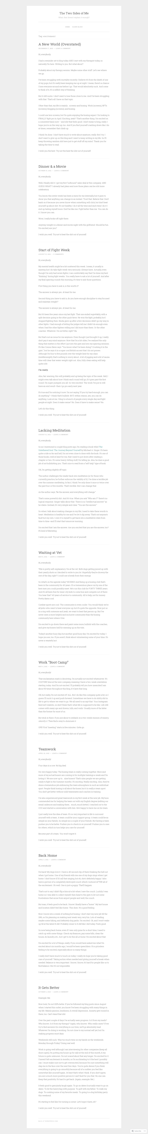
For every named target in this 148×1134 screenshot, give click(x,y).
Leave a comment (63, 48)
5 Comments (58, 254)
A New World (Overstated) (59, 44)
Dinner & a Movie (52, 166)
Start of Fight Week (54, 250)
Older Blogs (77, 27)
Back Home (47, 855)
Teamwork (47, 749)
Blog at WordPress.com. (48, 1121)
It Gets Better (48, 987)
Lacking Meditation (54, 430)
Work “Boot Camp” (53, 662)
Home (67, 27)
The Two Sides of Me (74, 13)
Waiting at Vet (50, 552)
